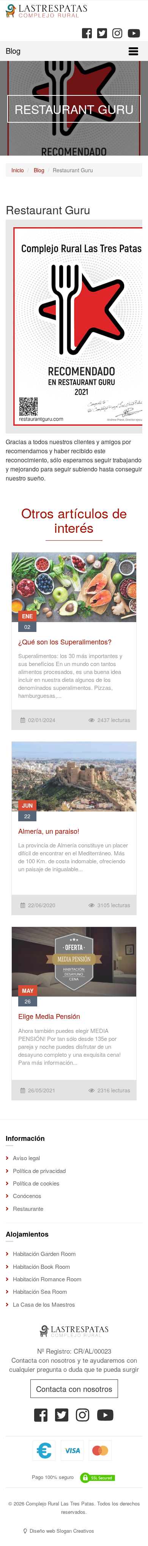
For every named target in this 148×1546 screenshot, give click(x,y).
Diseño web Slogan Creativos (61, 1530)
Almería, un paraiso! (48, 831)
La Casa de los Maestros (44, 1304)
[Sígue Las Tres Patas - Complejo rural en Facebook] (86, 33)
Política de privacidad (39, 1171)
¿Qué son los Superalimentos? (65, 641)
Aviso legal (26, 1158)
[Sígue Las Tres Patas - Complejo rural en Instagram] (116, 33)
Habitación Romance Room (47, 1279)
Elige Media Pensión (49, 1016)
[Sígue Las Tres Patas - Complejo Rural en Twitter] (61, 1418)
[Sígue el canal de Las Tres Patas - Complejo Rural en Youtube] (105, 1418)
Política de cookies (36, 1183)
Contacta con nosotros (74, 1388)
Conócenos (27, 1196)
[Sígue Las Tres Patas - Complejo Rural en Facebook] (40, 1418)
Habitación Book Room (41, 1266)
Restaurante (28, 1208)
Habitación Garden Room (44, 1253)
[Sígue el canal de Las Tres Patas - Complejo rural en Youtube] (133, 33)
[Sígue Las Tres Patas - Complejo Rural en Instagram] (82, 1418)
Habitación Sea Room (40, 1291)
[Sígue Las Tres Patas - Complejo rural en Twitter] (101, 33)
